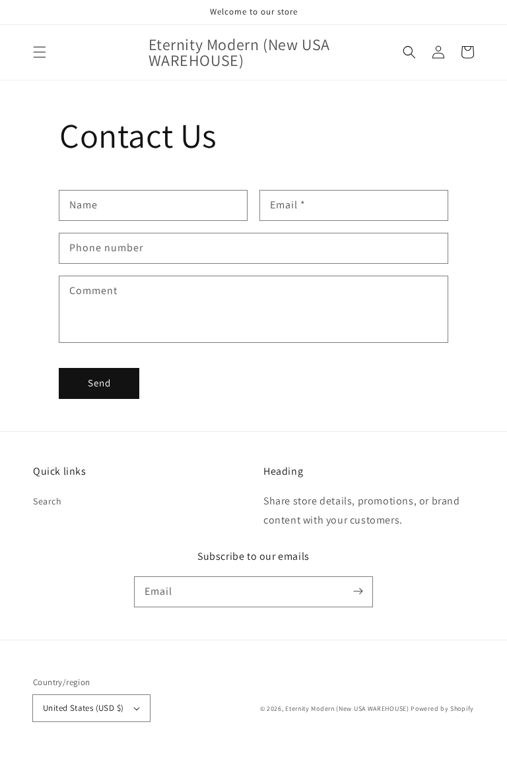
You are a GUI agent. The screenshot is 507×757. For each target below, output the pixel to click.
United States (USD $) (83, 707)
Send (99, 383)
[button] (39, 52)
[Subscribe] (357, 591)
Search (47, 501)
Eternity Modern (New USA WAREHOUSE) (347, 708)
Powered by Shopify (442, 708)
